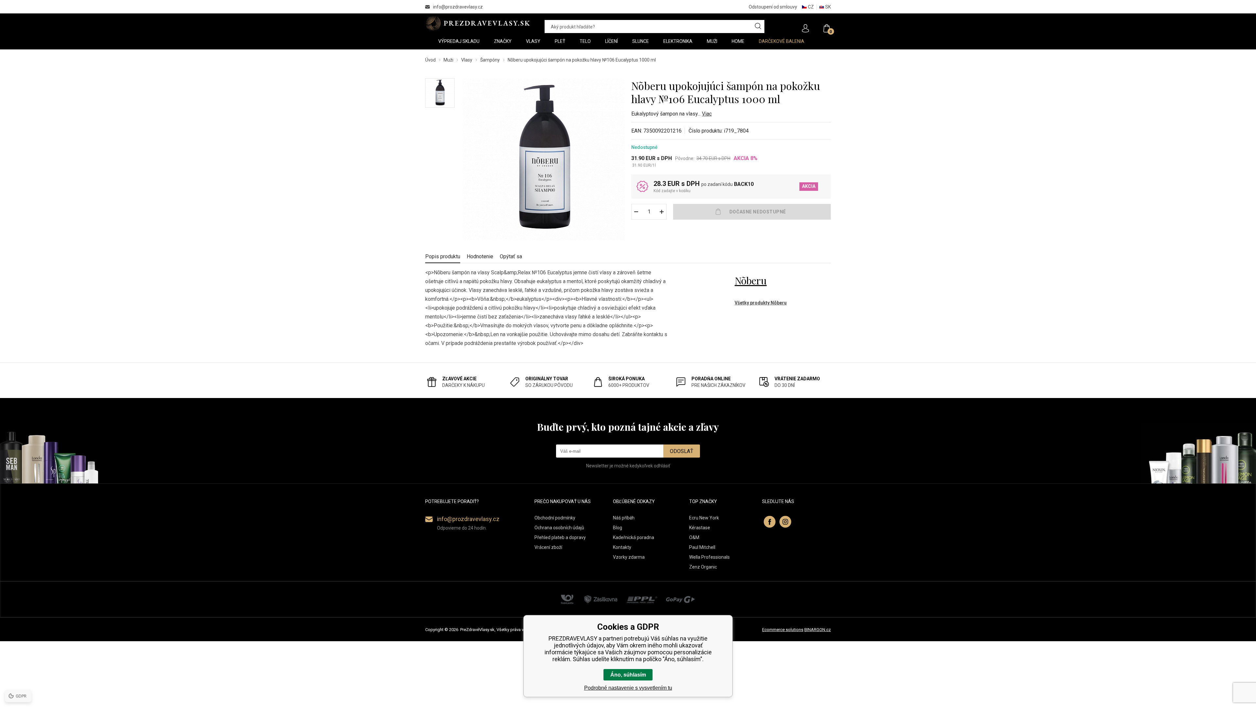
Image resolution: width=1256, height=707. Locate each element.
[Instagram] (785, 522)
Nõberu (751, 280)
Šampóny (490, 60)
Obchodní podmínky (554, 517)
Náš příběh (624, 517)
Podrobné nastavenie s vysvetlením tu (628, 688)
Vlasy (466, 60)
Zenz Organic (703, 567)
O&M (694, 537)
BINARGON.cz (817, 629)
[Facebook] (770, 522)
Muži (448, 60)
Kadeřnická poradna (633, 537)
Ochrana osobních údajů (559, 527)
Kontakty (622, 547)
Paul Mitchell (702, 547)
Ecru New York (704, 517)
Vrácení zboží (548, 547)
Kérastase (699, 527)
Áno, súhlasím (628, 675)
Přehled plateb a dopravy (560, 537)
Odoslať (681, 451)
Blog (617, 527)
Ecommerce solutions (782, 629)
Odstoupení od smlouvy (773, 6)
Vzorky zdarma (629, 557)
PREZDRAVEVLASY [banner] (478, 23)
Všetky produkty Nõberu (761, 302)
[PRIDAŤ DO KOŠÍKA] (752, 212)
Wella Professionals (709, 557)
